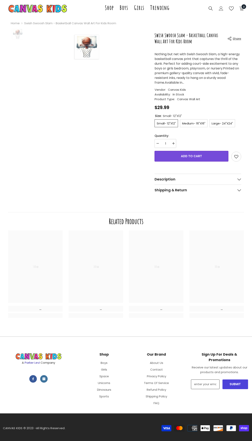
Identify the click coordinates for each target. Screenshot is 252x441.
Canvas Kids (177, 90)
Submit (235, 384)
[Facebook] (33, 379)
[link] (35, 309)
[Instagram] (44, 379)
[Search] (210, 8)
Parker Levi (32, 363)
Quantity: (162, 136)
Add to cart (191, 156)
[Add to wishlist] (236, 157)
